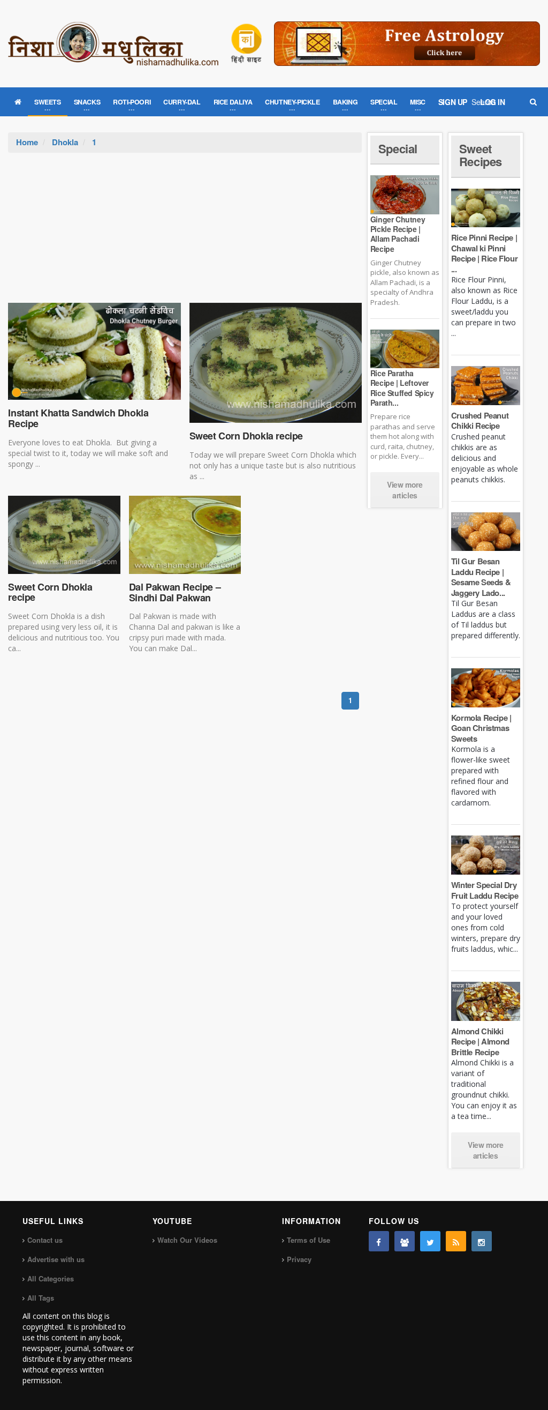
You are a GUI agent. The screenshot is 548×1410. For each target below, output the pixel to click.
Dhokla (65, 142)
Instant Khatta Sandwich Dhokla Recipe (78, 418)
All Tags (40, 1298)
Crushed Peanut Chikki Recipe (479, 420)
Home (27, 142)
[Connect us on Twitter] (430, 1241)
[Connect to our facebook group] (404, 1241)
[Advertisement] (185, 233)
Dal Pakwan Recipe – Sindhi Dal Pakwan (174, 592)
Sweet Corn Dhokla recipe (246, 436)
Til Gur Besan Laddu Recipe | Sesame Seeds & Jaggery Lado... (481, 577)
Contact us (45, 1240)
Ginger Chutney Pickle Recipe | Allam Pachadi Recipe (397, 234)
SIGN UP (452, 101)
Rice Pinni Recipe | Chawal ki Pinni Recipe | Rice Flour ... (484, 253)
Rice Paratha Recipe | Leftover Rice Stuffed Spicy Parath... (402, 388)
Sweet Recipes (480, 155)
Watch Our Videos (187, 1240)
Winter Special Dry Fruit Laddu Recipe (485, 890)
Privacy (299, 1259)
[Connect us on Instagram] (481, 1241)
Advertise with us (56, 1259)
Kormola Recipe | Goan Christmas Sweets (481, 728)
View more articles (404, 490)
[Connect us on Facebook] (379, 1241)
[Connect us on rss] (456, 1241)
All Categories (50, 1278)
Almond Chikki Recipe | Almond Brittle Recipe (480, 1041)
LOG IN (492, 101)
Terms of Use (308, 1240)
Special (397, 148)
